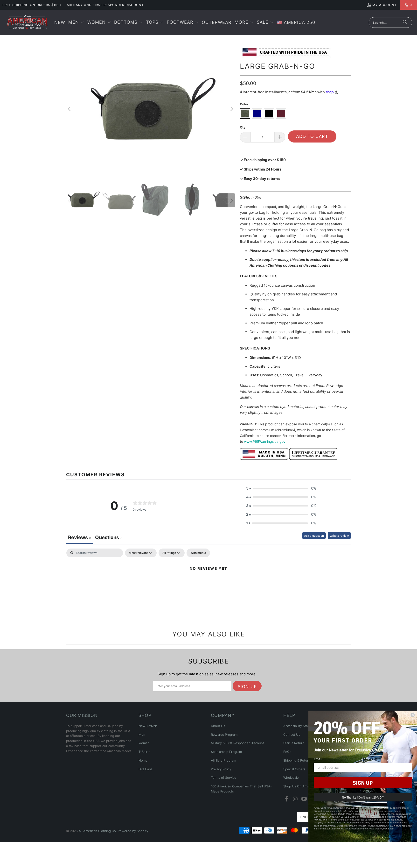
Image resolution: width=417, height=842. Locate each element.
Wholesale (291, 777)
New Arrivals (148, 726)
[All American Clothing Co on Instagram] (295, 799)
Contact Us (291, 734)
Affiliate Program (223, 760)
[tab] (108, 538)
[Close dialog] (412, 715)
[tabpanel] (208, 584)
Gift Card (145, 769)
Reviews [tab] (79, 537)
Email (318, 759)
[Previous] (70, 109)
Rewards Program (224, 734)
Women (144, 743)
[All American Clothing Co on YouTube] (304, 799)
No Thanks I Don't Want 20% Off (362, 797)
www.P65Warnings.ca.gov (264, 441)
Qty (242, 127)
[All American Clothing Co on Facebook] (287, 799)
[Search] (405, 22)
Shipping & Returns (297, 760)
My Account (384, 5)
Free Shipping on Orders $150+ (32, 5)
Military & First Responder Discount (237, 743)
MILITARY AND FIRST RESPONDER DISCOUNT (105, 5)
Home (143, 760)
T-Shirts (144, 752)
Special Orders (294, 769)
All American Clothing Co (97, 831)
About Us (218, 726)
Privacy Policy (221, 769)
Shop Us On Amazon (298, 786)
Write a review (339, 535)
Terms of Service (223, 777)
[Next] (231, 109)
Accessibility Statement (301, 726)
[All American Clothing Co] (27, 22)
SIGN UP (363, 782)
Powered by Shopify (133, 831)
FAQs (287, 752)
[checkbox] (198, 553)
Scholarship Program (226, 752)
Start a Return (293, 743)
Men (142, 734)
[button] (76, 22)
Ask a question (314, 535)
